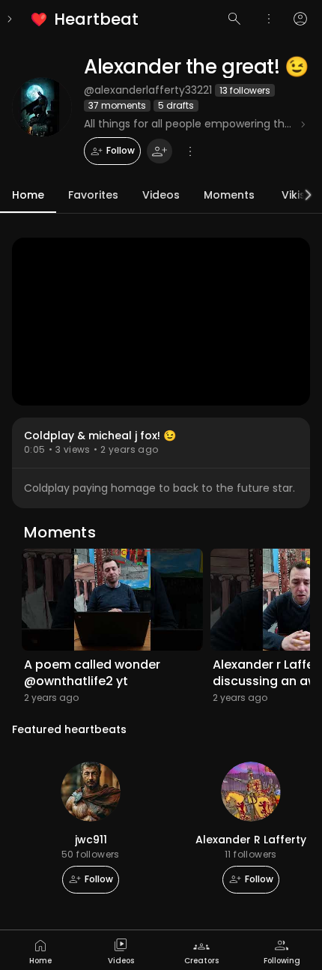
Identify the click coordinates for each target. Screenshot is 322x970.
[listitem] (86, 19)
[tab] (40, 950)
